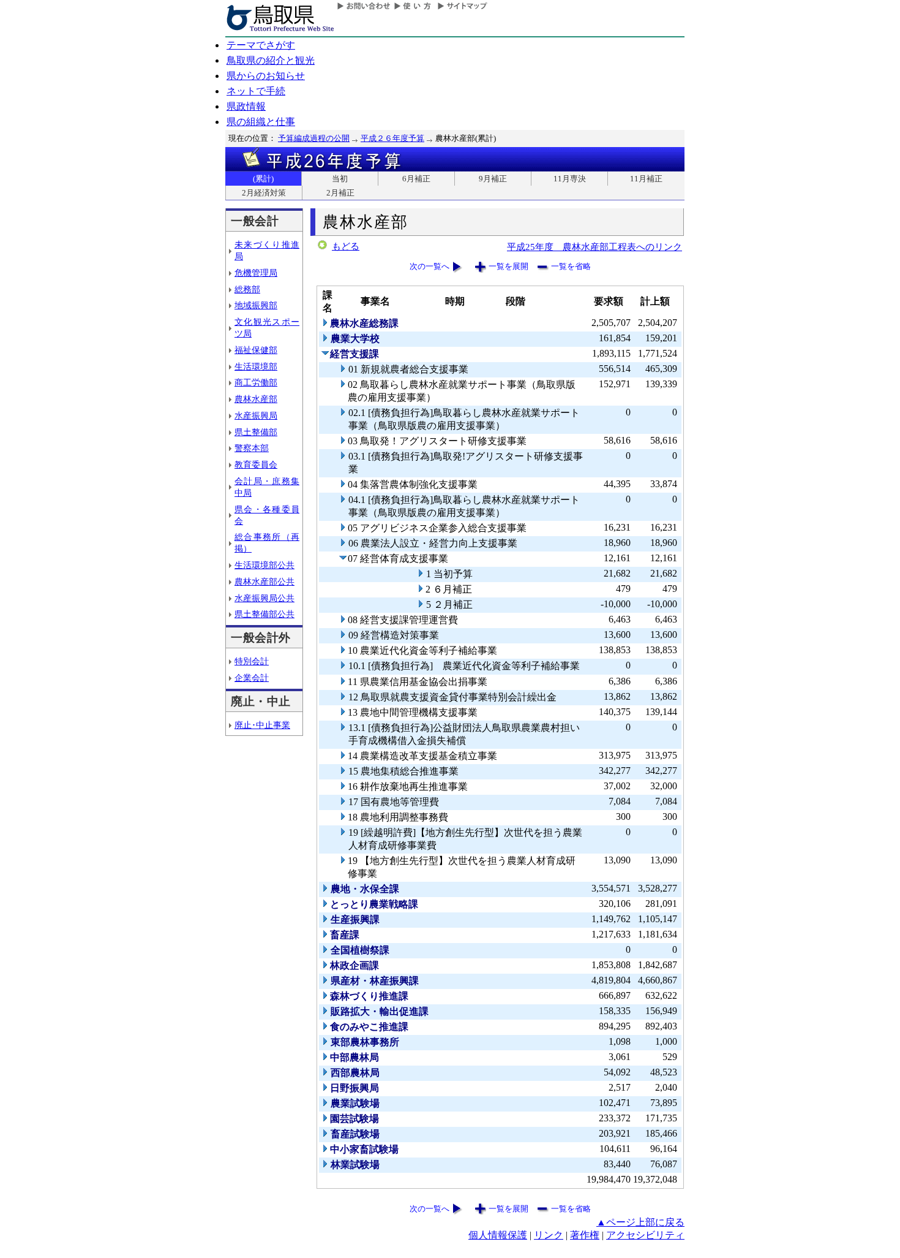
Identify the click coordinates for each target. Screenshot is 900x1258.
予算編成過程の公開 (314, 138)
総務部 (247, 289)
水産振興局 (255, 415)
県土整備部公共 (264, 614)
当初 (340, 178)
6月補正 (416, 178)
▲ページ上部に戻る (640, 1222)
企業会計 (251, 678)
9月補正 (493, 178)
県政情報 (246, 106)
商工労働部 (255, 382)
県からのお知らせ (266, 75)
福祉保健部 (255, 350)
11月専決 (569, 178)
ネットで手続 (256, 91)
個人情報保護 (497, 1235)
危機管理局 (255, 273)
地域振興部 (255, 305)
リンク (548, 1235)
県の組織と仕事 (261, 121)
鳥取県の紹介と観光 (271, 60)
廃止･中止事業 (262, 725)
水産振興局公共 (264, 598)
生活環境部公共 (264, 565)
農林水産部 (255, 399)
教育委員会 (255, 464)
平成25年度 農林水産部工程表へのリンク (594, 246)
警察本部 (251, 448)
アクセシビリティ (645, 1235)
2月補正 (340, 192)
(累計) (263, 178)
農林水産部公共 (264, 581)
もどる (345, 246)
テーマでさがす (261, 45)
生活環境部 (255, 366)
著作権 (584, 1235)
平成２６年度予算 (392, 138)
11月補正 (646, 178)
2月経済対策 (264, 192)
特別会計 (251, 661)
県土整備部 (255, 432)
